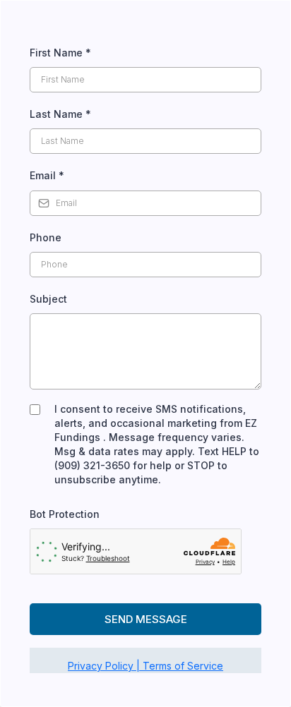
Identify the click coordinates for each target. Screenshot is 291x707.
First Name (60, 53)
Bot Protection (65, 514)
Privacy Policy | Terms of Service (145, 666)
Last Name (60, 114)
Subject (48, 299)
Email (47, 175)
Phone (45, 237)
